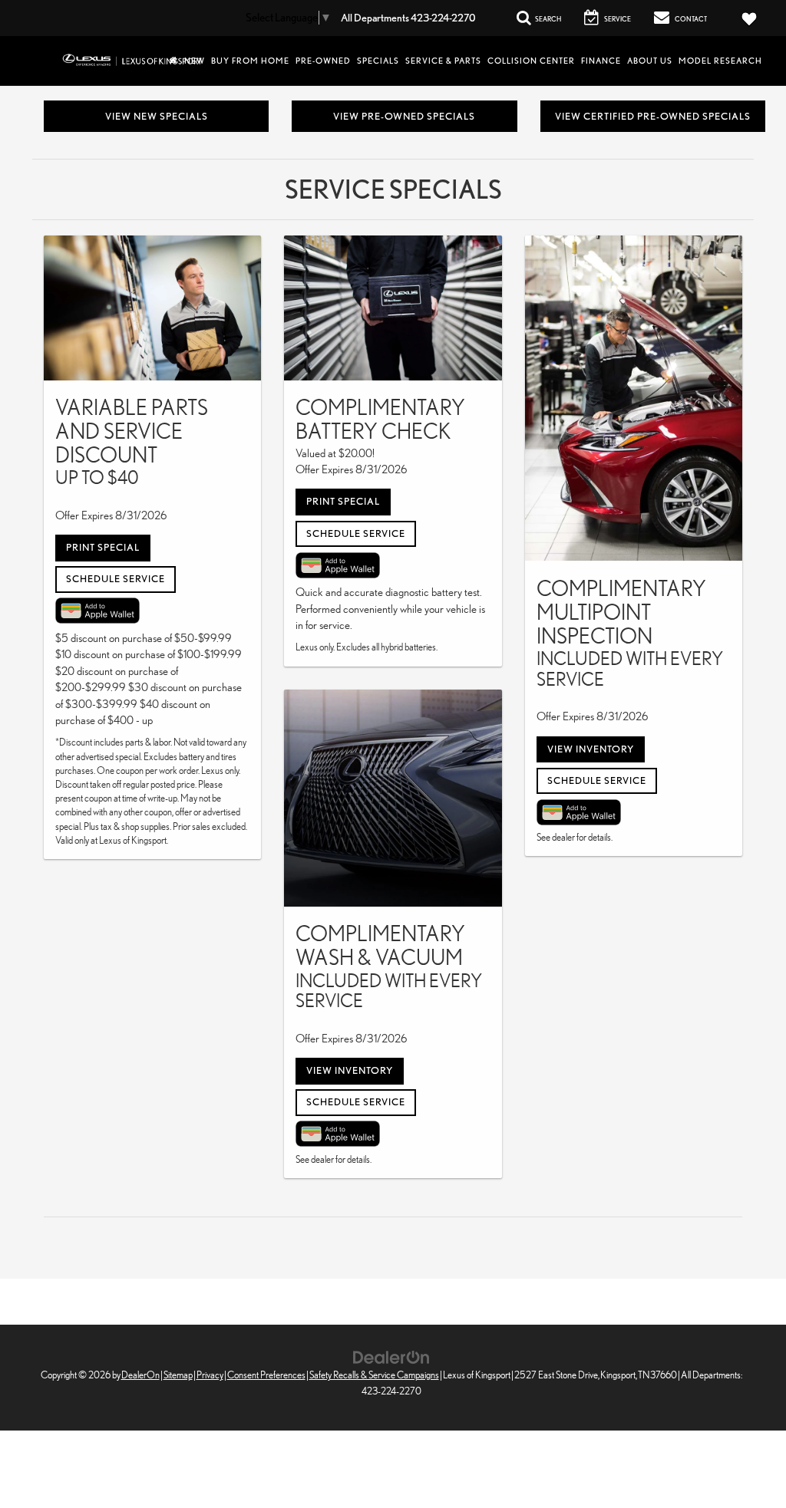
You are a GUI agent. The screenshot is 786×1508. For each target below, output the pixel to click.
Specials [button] (378, 60)
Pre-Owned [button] (323, 60)
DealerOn (140, 1375)
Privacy (209, 1375)
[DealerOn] (391, 1355)
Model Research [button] (720, 60)
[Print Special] (152, 307)
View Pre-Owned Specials (404, 116)
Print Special (103, 547)
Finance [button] (601, 60)
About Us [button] (649, 60)
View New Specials (156, 116)
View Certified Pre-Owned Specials (653, 116)
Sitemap (178, 1375)
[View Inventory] (392, 798)
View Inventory (349, 1070)
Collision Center (531, 60)
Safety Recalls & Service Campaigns (374, 1375)
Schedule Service (115, 578)
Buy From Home (250, 60)
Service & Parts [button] (443, 60)
